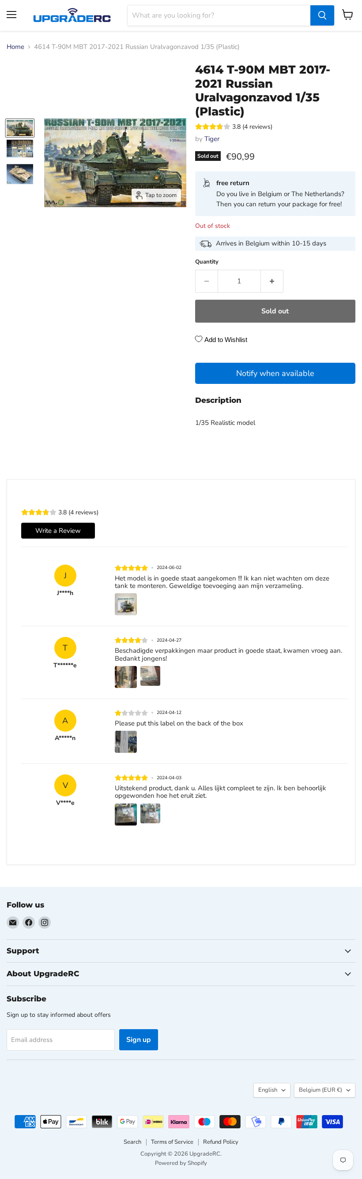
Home (15, 47)
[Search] (322, 15)
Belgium (320, 1090)
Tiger (211, 138)
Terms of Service (172, 1142)
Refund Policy (220, 1142)
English (267, 1090)
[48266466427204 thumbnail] (20, 128)
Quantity (207, 262)
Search (132, 1142)
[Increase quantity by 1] (272, 281)
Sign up (138, 1040)
